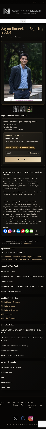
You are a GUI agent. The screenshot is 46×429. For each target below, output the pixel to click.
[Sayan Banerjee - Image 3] (29, 109)
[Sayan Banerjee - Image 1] (16, 109)
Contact (42, 2)
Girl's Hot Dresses (8, 318)
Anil (2, 377)
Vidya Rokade (6, 382)
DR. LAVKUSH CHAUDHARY (11, 367)
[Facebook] (5, 231)
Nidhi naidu (5, 388)
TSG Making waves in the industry (14, 345)
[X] (14, 231)
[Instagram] (10, 231)
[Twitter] (15, 422)
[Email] (31, 231)
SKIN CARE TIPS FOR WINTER (12, 356)
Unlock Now (23, 160)
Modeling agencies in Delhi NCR (32, 405)
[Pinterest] (23, 231)
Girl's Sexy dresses (34, 259)
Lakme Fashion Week (9, 351)
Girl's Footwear (7, 314)
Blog (9, 402)
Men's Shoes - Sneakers (10, 257)
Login (35, 2)
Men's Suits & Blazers (9, 310)
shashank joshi (7, 372)
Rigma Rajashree (7, 291)
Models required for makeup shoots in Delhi (18, 286)
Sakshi (3, 281)
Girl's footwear (20, 259)
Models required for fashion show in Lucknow (19, 276)
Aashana (4, 271)
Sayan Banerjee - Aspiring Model (22, 30)
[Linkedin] (18, 231)
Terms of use (28, 244)
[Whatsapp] (27, 231)
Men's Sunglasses (28, 257)
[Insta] (30, 422)
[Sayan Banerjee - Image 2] (23, 109)
